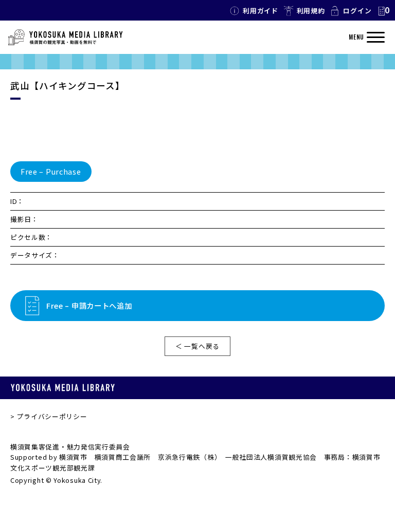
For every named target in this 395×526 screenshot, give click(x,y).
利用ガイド (260, 10)
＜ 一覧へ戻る (197, 346)
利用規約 (311, 10)
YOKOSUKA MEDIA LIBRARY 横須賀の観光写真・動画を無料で (65, 37)
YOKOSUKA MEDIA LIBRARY (62, 387)
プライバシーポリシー (51, 416)
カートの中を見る (383, 11)
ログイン (357, 10)
